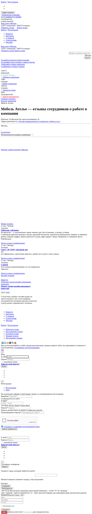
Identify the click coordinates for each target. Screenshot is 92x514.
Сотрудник (6, 486)
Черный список (12, 336)
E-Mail (4, 401)
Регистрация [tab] (11, 388)
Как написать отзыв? (14, 332)
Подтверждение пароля (11, 412)
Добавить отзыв (9, 90)
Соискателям (11, 40)
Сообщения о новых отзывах (13, 67)
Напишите (27, 512)
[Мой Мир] (10, 342)
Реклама (9, 42)
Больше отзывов (7, 275)
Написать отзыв (12, 329)
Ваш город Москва (8, 23)
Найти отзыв (22, 28)
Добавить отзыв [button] (7, 28)
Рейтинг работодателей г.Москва (14, 150)
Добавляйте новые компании (13, 64)
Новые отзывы (7, 224)
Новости (9, 34)
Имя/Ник (5, 396)
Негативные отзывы (14, 338)
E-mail (3, 357)
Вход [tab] (8, 390)
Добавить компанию (10, 77)
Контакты (10, 36)
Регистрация (13, 2)
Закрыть (5, 467)
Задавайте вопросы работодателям (15, 60)
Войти (3, 2)
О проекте (10, 38)
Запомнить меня (10, 362)
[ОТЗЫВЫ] (11, 17)
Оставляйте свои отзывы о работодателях (18, 62)
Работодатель (7, 488)
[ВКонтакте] (2, 342)
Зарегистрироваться (10, 97)
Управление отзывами (11, 15)
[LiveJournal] (13, 342)
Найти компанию (9, 84)
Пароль (4, 359)
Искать (87, 58)
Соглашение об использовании (27, 348)
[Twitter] (5, 342)
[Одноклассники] (7, 342)
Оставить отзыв (12, 334)
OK (2, 350)
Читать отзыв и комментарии (13, 243)
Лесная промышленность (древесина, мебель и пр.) (39, 121)
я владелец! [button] (5, 132)
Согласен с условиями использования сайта (22, 427)
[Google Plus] (15, 342)
